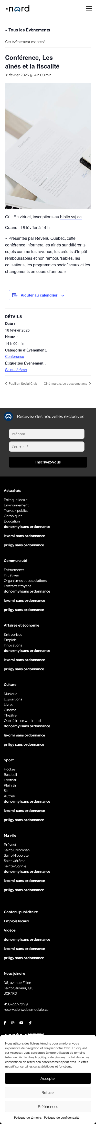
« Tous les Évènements (27, 30)
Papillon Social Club (22, 383)
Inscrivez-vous (48, 462)
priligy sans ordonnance (24, 545)
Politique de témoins (27, 1118)
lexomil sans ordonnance (24, 535)
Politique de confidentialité (62, 1118)
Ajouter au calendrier (39, 295)
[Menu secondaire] (89, 8)
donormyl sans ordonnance (27, 526)
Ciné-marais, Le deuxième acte (66, 383)
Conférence (14, 356)
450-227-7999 (16, 1004)
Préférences (48, 1106)
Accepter (48, 1078)
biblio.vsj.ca (71, 217)
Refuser (48, 1092)
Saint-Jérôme (16, 369)
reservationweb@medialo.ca (26, 1009)
